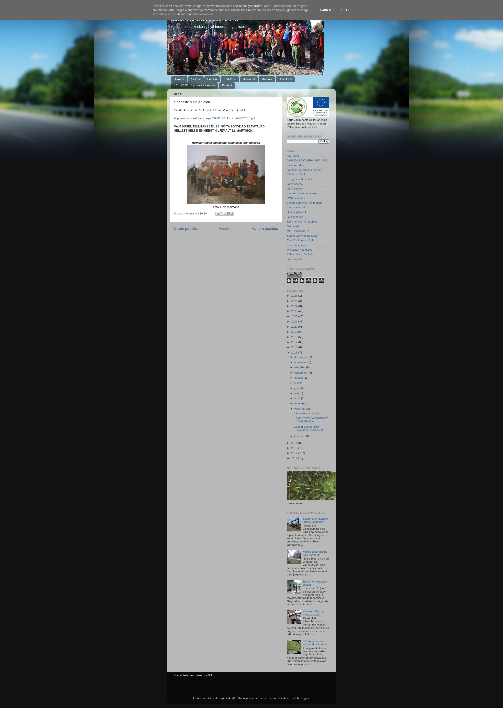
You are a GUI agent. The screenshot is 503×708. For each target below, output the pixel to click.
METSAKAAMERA (298, 231)
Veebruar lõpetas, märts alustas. (314, 613)
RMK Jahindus (296, 198)
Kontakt (227, 85)
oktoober (300, 367)
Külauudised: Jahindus (301, 254)
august (299, 377)
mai (297, 393)
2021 (294, 321)
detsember (301, 357)
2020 (294, 326)
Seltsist (196, 79)
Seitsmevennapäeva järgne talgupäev (315, 520)
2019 (294, 331)
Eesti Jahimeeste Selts (301, 240)
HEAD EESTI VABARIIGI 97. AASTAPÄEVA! (311, 420)
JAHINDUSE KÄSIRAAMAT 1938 (307, 160)
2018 (294, 337)
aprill (297, 398)
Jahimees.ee (295, 183)
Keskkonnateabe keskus (302, 193)
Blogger (304, 698)
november (301, 362)
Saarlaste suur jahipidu (308, 413)
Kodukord (230, 79)
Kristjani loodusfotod (299, 179)
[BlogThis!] (221, 214)
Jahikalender (295, 188)
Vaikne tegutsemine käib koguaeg (315, 553)
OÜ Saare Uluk (296, 174)
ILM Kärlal (293, 155)
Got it (346, 10)
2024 (294, 306)
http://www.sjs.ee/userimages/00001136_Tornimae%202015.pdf (214, 118)
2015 (294, 352)
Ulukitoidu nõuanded (299, 249)
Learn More (328, 10)
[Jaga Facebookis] (228, 214)
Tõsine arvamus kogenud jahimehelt (315, 643)
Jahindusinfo (295, 259)
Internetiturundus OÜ (197, 675)
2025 (294, 301)
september (301, 372)
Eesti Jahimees (296, 245)
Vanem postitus (265, 228)
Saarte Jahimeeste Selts (302, 235)
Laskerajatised (296, 207)
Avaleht (179, 79)
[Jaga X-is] (225, 214)
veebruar (300, 408)
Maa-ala (267, 79)
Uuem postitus (186, 228)
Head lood (285, 79)
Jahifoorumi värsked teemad (304, 170)
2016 (294, 347)
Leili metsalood (296, 165)
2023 (294, 311)
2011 (294, 458)
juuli (297, 382)
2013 (294, 448)
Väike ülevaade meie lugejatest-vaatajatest (308, 428)
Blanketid (249, 79)
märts (298, 403)
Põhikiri (212, 79)
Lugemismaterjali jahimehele (304, 202)
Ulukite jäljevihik (297, 212)
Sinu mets (293, 226)
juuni (297, 388)
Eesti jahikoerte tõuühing (302, 221)
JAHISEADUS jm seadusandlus (194, 85)
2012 (294, 453)
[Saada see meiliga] (217, 214)
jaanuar (299, 436)
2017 (294, 342)
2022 (294, 316)
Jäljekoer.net (295, 216)
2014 (294, 442)
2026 (294, 295)
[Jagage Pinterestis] (232, 214)
